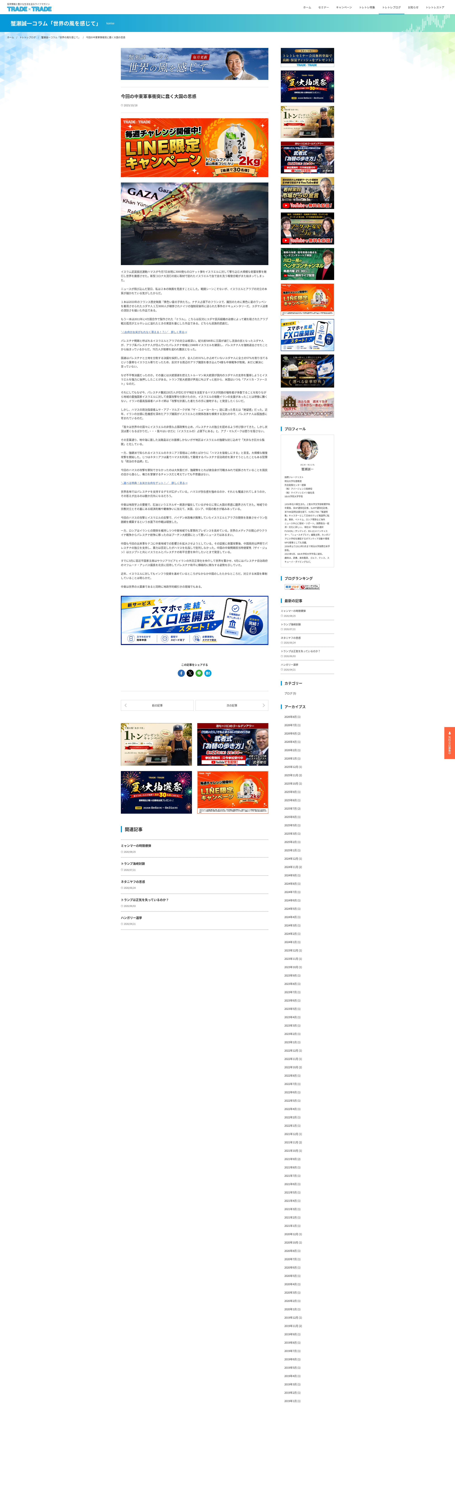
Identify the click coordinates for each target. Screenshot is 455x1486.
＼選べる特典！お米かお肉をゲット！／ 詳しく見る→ (154, 483)
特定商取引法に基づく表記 (185, 1456)
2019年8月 (290, 1342)
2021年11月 (291, 1142)
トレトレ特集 (367, 7)
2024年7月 (290, 892)
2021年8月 (290, 1167)
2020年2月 (290, 1301)
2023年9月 (290, 975)
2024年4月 (290, 917)
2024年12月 (291, 858)
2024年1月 (290, 942)
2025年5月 (290, 825)
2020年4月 (290, 1284)
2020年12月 (291, 1234)
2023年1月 (290, 1042)
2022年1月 (290, 1125)
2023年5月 (290, 1009)
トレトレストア (435, 7)
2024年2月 (290, 933)
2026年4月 (290, 742)
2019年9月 (290, 1334)
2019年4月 (290, 1376)
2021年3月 (290, 1209)
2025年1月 (290, 850)
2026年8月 (290, 716)
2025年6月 (290, 817)
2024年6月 (290, 900)
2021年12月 (291, 1134)
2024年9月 (290, 875)
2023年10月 (291, 967)
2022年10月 (291, 1067)
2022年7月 (290, 1084)
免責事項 (174, 1443)
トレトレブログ (391, 7)
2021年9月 (290, 1159)
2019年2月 (290, 1392)
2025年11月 (291, 775)
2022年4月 (290, 1109)
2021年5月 (290, 1192)
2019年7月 (290, 1351)
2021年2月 (290, 1217)
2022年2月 (290, 1117)
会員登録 (174, 1468)
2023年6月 (290, 1000)
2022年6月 (290, 1092)
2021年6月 (290, 1184)
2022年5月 (290, 1100)
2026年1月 (290, 758)
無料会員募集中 (450, 745)
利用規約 (174, 1437)
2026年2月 (290, 750)
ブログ (288, 693)
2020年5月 (290, 1276)
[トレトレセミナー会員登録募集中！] (307, 57)
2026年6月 (290, 733)
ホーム (307, 7)
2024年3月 (290, 925)
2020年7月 (290, 1259)
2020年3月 (290, 1292)
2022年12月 (291, 1050)
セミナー (323, 7)
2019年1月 (290, 1401)
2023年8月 (290, 984)
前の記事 (157, 705)
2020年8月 (290, 1251)
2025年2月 (290, 842)
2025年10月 (291, 783)
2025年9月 (290, 792)
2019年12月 (291, 1317)
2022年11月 (291, 1059)
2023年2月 (290, 1034)
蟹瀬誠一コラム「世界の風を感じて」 (61, 37)
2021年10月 (291, 1150)
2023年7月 (290, 992)
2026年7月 (290, 725)
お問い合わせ (177, 1462)
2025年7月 (290, 808)
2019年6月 (290, 1359)
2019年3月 (290, 1384)
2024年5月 (290, 908)
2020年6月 (290, 1267)
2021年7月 (290, 1175)
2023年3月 (290, 1025)
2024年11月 (291, 867)
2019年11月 (291, 1326)
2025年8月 (290, 800)
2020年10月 (291, 1242)
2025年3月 (290, 833)
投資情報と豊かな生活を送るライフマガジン (28, 4)
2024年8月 (290, 883)
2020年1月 (290, 1309)
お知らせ (413, 7)
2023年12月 (291, 950)
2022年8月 (290, 1075)
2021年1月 (290, 1226)
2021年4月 (290, 1200)
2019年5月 (290, 1367)
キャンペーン (344, 7)
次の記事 (232, 705)
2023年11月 (291, 958)
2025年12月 (291, 767)
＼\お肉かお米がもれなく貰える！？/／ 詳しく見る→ (154, 332)
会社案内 (174, 1431)
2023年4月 (290, 1017)
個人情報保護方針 (179, 1450)
